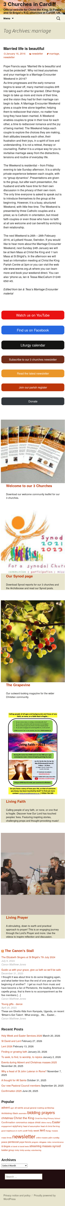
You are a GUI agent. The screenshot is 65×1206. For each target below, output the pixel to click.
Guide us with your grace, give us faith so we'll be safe (31, 969)
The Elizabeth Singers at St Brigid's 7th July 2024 (28, 957)
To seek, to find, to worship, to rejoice (21, 1057)
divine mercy (46, 1122)
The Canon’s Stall (19, 951)
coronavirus (21, 1122)
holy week (33, 1130)
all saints (19, 1107)
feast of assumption (31, 1126)
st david (14, 1146)
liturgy (48, 1130)
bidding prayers (41, 1112)
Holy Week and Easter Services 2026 (21, 1035)
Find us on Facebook (33, 330)
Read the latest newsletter (33, 373)
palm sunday (53, 1137)
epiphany (17, 1126)
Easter (56, 1122)
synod (56, 1146)
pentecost (13, 1142)
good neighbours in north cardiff (14, 1130)
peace (4, 1142)
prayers (35, 1142)
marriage (54, 53)
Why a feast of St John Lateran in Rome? (24, 1071)
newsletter (37, 53)
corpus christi (34, 1122)
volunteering (36, 1150)
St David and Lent (11, 1041)
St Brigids (5, 1146)
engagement (6, 1126)
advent (5, 1107)
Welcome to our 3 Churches (29, 485)
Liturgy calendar (33, 345)
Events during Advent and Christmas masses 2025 (29, 1062)
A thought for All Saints (13, 1080)
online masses (42, 1137)
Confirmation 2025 (11, 1091)
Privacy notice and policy (17, 1195)
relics (49, 1142)
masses (55, 1130)
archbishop (49, 1107)
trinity (17, 1150)
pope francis (25, 1142)
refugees (42, 1142)
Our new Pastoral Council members (20, 1085)
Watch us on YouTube (33, 315)
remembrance (58, 1142)
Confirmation (8, 1122)
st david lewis (23, 1146)
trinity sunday (25, 1150)
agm (12, 1108)
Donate (32, 401)
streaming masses (40, 1146)
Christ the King (24, 1118)
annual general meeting (34, 1107)
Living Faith (16, 801)
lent (42, 1130)
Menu (6, 18)
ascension (23, 1113)
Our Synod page (19, 575)
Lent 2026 (6, 1046)
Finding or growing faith (14, 1051)
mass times (6, 1137)
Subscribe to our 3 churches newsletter (33, 359)
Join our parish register (33, 387)
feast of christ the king (50, 1126)
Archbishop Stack (9, 1113)
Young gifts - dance (12, 1004)
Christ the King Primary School (47, 1118)
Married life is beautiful (23, 48)
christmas (7, 1118)
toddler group (7, 1150)
